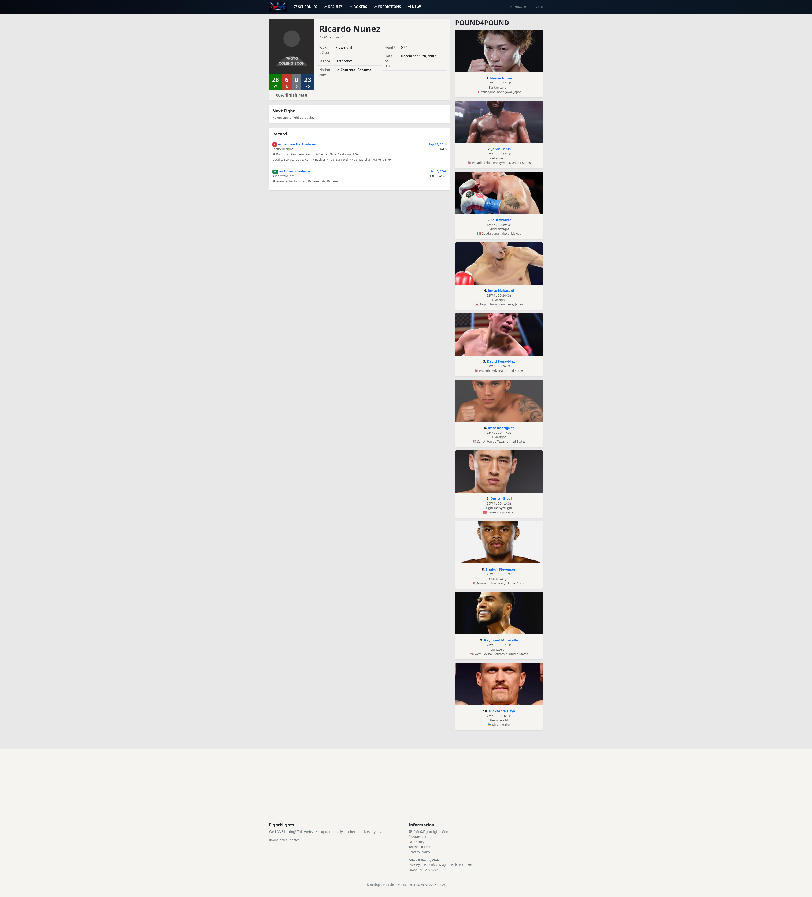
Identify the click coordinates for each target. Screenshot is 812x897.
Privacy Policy (419, 852)
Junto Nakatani (501, 290)
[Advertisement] (406, 790)
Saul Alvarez (501, 219)
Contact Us (417, 836)
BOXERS (360, 6)
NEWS (417, 6)
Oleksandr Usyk (502, 711)
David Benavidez (501, 361)
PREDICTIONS (389, 6)
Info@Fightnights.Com (431, 831)
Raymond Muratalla (501, 640)
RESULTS (335, 6)
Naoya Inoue (501, 78)
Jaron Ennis (501, 149)
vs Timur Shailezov (295, 171)
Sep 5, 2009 (438, 171)
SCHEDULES (307, 6)
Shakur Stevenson (501, 569)
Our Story (416, 842)
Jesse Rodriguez (501, 427)
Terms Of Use (419, 847)
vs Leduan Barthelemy (297, 144)
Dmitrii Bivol (501, 498)
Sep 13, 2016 (438, 144)
